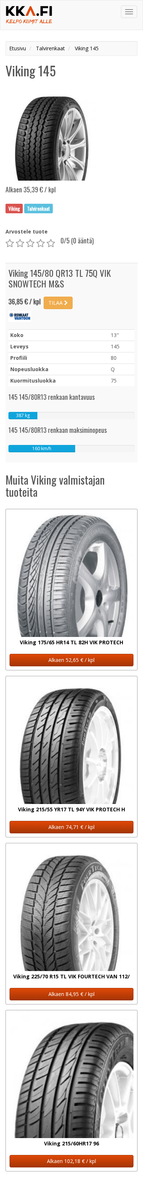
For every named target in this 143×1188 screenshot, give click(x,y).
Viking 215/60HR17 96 (71, 1143)
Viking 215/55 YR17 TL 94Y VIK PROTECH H (71, 809)
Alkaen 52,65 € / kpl (71, 659)
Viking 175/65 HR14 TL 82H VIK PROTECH (71, 642)
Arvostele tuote (27, 231)
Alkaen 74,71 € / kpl (71, 826)
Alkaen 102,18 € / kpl (71, 1161)
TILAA (56, 302)
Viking (14, 208)
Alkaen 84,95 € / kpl (71, 993)
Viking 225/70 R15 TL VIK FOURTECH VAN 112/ (71, 976)
